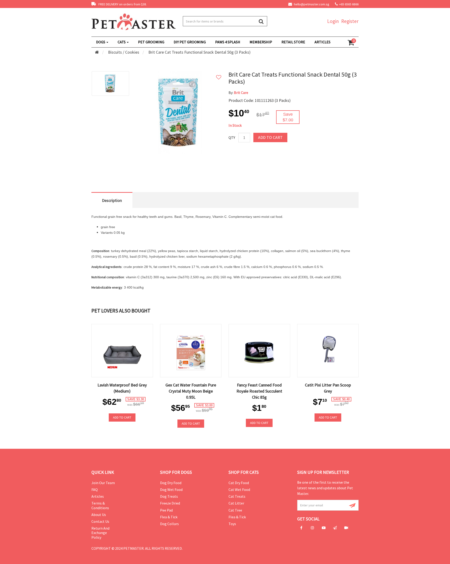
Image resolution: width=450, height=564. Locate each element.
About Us (98, 514)
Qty (232, 137)
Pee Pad (166, 510)
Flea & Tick (168, 517)
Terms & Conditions (100, 505)
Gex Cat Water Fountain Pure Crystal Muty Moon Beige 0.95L (190, 391)
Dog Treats (169, 496)
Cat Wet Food (239, 489)
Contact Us (100, 521)
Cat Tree (235, 510)
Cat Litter (236, 503)
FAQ (94, 489)
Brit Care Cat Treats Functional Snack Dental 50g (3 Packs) (199, 52)
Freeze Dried (170, 503)
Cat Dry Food (239, 482)
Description (112, 200)
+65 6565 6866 (349, 4)
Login (333, 21)
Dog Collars (169, 523)
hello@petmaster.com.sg (311, 4)
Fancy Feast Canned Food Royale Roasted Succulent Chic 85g (259, 391)
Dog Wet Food (171, 489)
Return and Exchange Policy (100, 532)
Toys (232, 523)
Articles (97, 496)
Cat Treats (237, 496)
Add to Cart (270, 137)
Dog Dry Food (170, 482)
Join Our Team (103, 482)
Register (350, 21)
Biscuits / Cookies (123, 52)
